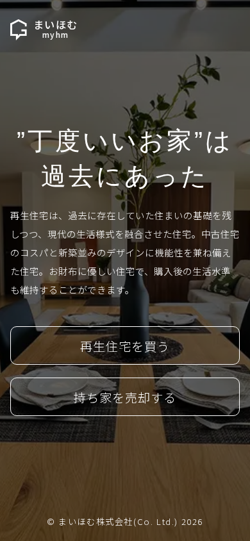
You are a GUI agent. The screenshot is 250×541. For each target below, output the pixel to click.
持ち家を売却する (125, 397)
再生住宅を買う (125, 346)
